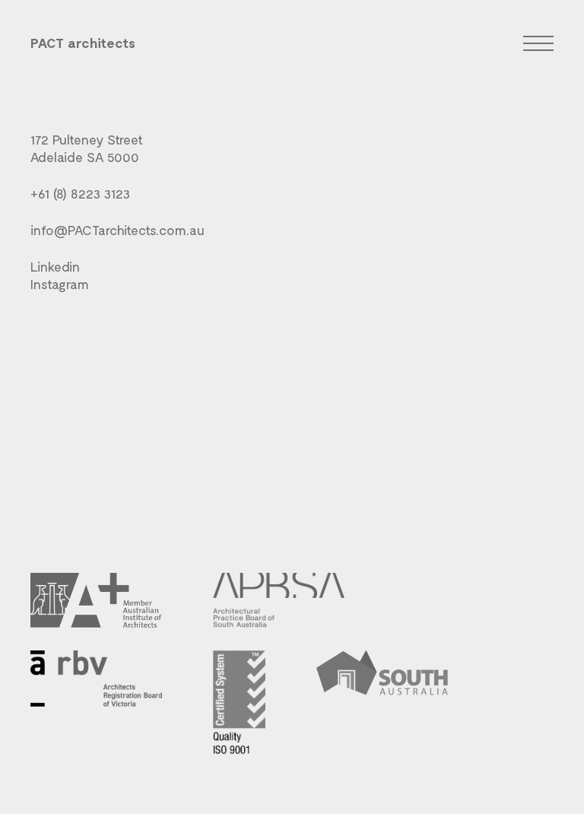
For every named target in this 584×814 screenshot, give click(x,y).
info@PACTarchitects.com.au (117, 229)
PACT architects (82, 42)
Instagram (59, 283)
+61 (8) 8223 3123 (80, 193)
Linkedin (55, 266)
